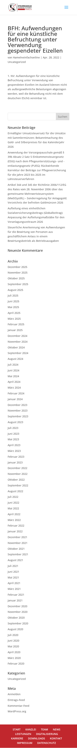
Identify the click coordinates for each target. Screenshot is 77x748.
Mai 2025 (13, 307)
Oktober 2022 (16, 479)
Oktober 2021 (16, 548)
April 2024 (14, 382)
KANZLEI (30, 729)
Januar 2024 (15, 399)
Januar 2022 (15, 531)
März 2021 (14, 589)
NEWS (56, 729)
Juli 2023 (13, 428)
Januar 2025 (15, 330)
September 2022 (18, 485)
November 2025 (17, 272)
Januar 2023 (15, 462)
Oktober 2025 (16, 278)
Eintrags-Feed (16, 700)
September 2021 (18, 554)
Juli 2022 (13, 497)
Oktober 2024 (16, 347)
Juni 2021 (13, 571)
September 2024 (18, 353)
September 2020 (18, 623)
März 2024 (14, 387)
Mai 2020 (13, 646)
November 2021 (17, 543)
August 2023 (15, 422)
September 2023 (18, 416)
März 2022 (14, 520)
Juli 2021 (13, 566)
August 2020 (15, 629)
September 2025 (18, 284)
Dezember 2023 (17, 405)
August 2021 (15, 560)
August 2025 (15, 290)
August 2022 (15, 491)
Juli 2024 (13, 364)
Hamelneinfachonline (26, 57)
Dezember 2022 (17, 468)
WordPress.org (17, 711)
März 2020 (14, 658)
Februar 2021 (16, 594)
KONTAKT (56, 738)
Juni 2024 (13, 370)
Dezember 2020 (17, 606)
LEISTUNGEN (23, 734)
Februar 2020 (16, 663)
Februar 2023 (16, 456)
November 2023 (17, 410)
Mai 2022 (13, 508)
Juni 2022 (13, 502)
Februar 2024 (16, 393)
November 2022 (17, 474)
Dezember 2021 (17, 537)
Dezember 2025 (17, 267)
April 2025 (14, 313)
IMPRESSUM (24, 743)
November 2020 (17, 612)
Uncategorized (17, 62)
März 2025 (14, 318)
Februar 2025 (16, 324)
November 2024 (17, 341)
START (17, 729)
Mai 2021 (13, 577)
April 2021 (14, 583)
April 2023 (14, 445)
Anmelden (14, 694)
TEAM (44, 729)
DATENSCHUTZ (46, 743)
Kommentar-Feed (18, 705)
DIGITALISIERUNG (47, 734)
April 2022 (14, 514)
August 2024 (15, 359)
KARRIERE (17, 738)
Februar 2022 (16, 525)
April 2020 (14, 652)
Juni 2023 (13, 433)
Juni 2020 (13, 640)
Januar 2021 (15, 600)
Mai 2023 (13, 439)
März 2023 (14, 451)
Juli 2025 (13, 295)
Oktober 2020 (16, 617)
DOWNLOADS (36, 738)
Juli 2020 (13, 635)
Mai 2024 (13, 376)
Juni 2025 (13, 301)
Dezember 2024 (17, 336)
